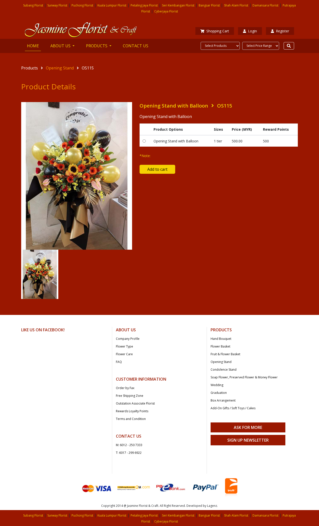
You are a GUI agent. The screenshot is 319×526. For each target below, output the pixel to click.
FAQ (119, 362)
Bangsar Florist (209, 5)
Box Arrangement (223, 400)
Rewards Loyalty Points (132, 411)
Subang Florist (33, 5)
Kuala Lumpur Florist (111, 5)
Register (282, 31)
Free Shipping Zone (129, 396)
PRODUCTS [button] (97, 46)
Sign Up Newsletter (248, 440)
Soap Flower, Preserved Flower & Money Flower (244, 377)
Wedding (217, 385)
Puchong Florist (82, 5)
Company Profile (128, 339)
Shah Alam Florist (236, 5)
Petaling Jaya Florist (144, 5)
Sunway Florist (57, 5)
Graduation (219, 393)
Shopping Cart (217, 31)
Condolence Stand (224, 369)
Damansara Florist (265, 5)
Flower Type (124, 346)
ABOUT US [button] (61, 46)
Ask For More (248, 427)
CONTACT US (135, 46)
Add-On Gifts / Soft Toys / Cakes (233, 408)
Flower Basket (220, 346)
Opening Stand (60, 68)
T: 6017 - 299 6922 (129, 453)
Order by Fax (125, 388)
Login (252, 31)
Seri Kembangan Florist (178, 5)
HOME (34, 46)
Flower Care (124, 354)
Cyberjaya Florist (166, 11)
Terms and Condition (131, 419)
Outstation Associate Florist (135, 403)
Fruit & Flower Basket (225, 354)
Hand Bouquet (221, 339)
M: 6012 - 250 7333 (129, 445)
